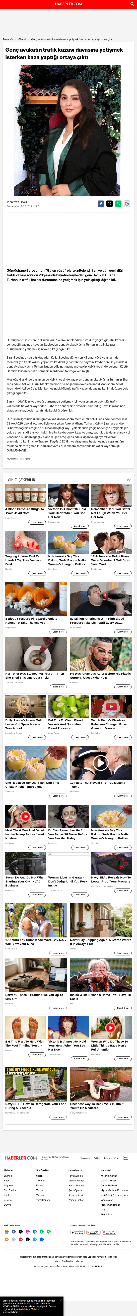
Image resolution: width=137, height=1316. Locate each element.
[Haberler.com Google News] (6, 1232)
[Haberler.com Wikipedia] (13, 1240)
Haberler (8, 1170)
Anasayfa (8, 39)
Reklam (97, 1158)
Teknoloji (40, 1180)
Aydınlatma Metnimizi (29, 1309)
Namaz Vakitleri (76, 1180)
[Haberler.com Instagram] (27, 1232)
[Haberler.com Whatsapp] (41, 1232)
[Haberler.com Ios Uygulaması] (78, 1232)
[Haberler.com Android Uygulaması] (93, 1232)
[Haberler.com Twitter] (20, 1232)
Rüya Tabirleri (75, 1195)
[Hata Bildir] (62, 1266)
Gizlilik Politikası (109, 1180)
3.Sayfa (8, 1199)
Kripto (7, 1195)
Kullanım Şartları (109, 1175)
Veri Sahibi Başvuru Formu (114, 1195)
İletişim (107, 1158)
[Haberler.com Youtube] (20, 1240)
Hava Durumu (75, 1175)
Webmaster (107, 1199)
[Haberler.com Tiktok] (27, 1240)
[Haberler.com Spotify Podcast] (48, 1232)
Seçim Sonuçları (76, 1185)
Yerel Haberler (43, 1199)
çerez (6, 1303)
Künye (116, 1158)
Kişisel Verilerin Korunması (114, 1190)
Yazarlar (40, 1195)
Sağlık (39, 1175)
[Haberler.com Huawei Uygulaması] (109, 1232)
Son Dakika (10, 1190)
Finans (39, 1185)
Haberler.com (75, 1170)
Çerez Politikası (109, 1185)
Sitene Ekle (106, 1214)
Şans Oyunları (75, 1190)
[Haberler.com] (20, 1158)
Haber (57, 1261)
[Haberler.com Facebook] (13, 1232)
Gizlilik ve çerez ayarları (45, 1266)
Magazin (8, 1185)
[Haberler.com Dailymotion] (41, 1240)
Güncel (22, 39)
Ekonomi (8, 1175)
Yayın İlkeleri (125, 1158)
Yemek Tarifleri (76, 1199)
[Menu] (5, 4)
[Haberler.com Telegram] (34, 1240)
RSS (103, 1209)
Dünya (7, 1204)
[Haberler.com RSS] (6, 1240)
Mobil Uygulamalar (110, 1204)
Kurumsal (106, 1170)
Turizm (39, 1190)
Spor (6, 1180)
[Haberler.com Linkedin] (34, 1232)
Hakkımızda (85, 1158)
